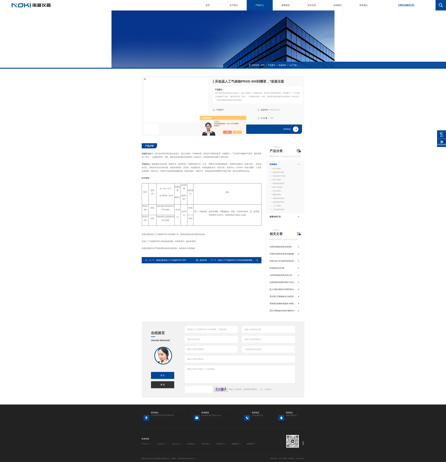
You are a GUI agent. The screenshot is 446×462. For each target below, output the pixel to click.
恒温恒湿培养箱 (278, 202)
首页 (208, 5)
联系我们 (363, 5)
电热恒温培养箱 (278, 183)
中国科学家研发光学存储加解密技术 (284, 254)
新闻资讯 (286, 5)
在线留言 (337, 5)
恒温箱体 (282, 65)
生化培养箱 (277, 191)
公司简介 (160, 444)
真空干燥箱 (277, 180)
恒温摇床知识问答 (277, 268)
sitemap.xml (299, 458)
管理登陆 (291, 458)
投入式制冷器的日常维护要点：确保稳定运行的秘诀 (285, 289)
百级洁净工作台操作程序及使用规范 (284, 261)
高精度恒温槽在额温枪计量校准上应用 (285, 304)
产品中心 (260, 5)
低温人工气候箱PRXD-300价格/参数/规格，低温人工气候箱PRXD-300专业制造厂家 (252, 260)
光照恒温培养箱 (278, 198)
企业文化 (175, 444)
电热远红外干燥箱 (279, 176)
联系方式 (220, 444)
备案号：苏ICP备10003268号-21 (183, 458)
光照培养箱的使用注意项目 (281, 247)
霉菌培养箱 (277, 195)
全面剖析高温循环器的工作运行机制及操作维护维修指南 (285, 282)
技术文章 (312, 5)
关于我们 (234, 5)
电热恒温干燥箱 (278, 172)
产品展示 (271, 65)
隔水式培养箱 (277, 187)
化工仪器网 (283, 458)
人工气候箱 (293, 65)
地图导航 (235, 444)
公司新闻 (190, 444)
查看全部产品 (275, 217)
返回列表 (203, 260)
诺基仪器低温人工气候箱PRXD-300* (171, 260)
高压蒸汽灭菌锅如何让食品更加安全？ (285, 296)
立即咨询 (287, 129)
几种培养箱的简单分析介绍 (281, 275)
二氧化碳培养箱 (278, 209)
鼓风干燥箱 (277, 168)
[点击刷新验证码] (221, 389)
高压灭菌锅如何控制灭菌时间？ (283, 311)
